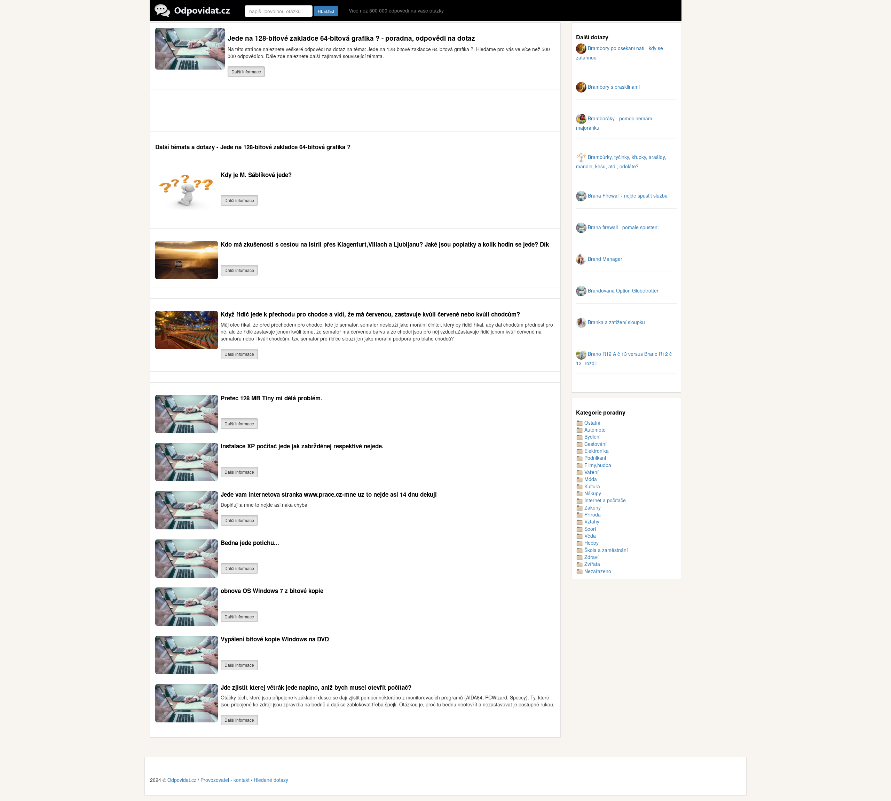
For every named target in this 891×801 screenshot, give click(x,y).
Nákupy (592, 493)
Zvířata (591, 563)
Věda (589, 535)
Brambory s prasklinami (613, 86)
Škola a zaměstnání (605, 549)
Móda (590, 478)
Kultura (591, 486)
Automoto (594, 429)
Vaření (591, 471)
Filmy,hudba (597, 465)
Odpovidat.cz (181, 779)
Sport (589, 528)
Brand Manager (604, 258)
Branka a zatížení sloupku (615, 322)
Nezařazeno (597, 571)
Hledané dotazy (271, 779)
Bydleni (591, 436)
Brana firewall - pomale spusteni (622, 227)
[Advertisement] (282, 110)
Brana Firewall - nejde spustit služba (627, 195)
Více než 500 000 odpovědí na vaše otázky (396, 10)
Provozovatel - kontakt (225, 779)
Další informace (246, 71)
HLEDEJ (326, 11)
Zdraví (591, 556)
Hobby (591, 542)
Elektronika (596, 450)
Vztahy (591, 521)
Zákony (592, 507)
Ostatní (591, 422)
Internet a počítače (604, 500)
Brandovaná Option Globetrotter (622, 290)
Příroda (592, 514)
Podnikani (594, 457)
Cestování (595, 443)
